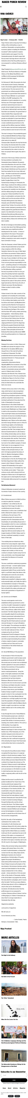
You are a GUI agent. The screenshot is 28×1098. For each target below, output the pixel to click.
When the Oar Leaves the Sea (9, 1019)
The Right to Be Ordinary (8, 955)
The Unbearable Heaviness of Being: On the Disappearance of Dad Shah (13, 1065)
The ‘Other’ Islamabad (7, 998)
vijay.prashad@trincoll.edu (17, 69)
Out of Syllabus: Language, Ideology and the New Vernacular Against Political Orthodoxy (13, 1042)
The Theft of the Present (8, 976)
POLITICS (20, 40)
